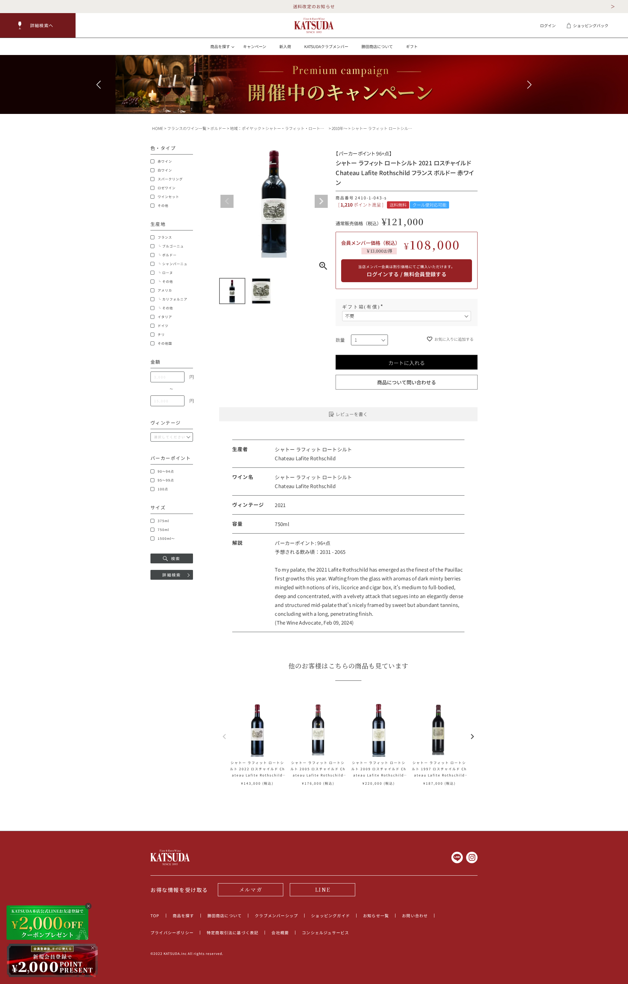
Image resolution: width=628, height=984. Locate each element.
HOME (157, 128)
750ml (163, 530)
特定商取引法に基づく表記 (232, 932)
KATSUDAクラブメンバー (326, 46)
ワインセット (168, 197)
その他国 (165, 343)
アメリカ (165, 290)
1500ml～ (166, 538)
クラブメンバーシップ (276, 915)
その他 (163, 206)
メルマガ (250, 889)
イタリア (165, 317)
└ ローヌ (165, 273)
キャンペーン (254, 46)
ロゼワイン (167, 188)
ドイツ (163, 326)
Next (321, 201)
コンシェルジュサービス (325, 932)
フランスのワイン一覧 (186, 128)
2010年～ (339, 128)
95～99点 (166, 480)
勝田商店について (377, 46)
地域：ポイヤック (245, 128)
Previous (227, 201)
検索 (176, 558)
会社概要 (280, 932)
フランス (165, 237)
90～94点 (166, 471)
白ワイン (165, 170)
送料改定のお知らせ (314, 6)
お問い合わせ (415, 915)
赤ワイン (165, 161)
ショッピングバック (590, 25)
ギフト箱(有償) (363, 306)
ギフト (412, 46)
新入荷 (285, 46)
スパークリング (170, 179)
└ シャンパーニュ (172, 264)
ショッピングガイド (330, 915)
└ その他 (165, 281)
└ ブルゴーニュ (171, 246)
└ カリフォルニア (172, 299)
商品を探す (183, 915)
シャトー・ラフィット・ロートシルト (298, 128)
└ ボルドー (167, 255)
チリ (161, 335)
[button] (38, 25)
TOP (155, 915)
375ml (163, 521)
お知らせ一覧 (376, 915)
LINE (322, 889)
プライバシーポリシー (172, 932)
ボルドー (218, 128)
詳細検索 (171, 574)
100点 (163, 489)
